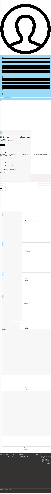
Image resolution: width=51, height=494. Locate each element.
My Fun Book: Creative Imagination (26, 246)
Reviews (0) (4, 153)
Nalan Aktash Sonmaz (26, 387)
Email (2, 185)
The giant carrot (26, 447)
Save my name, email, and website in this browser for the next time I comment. (12, 187)
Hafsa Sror (26, 325)
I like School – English (26, 324)
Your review (3, 181)
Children (11, 140)
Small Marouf (26, 385)
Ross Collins (26, 301)
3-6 (12, 140)
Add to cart (3, 145)
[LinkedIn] (1, 149)
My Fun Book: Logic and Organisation (26, 216)
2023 (11, 162)
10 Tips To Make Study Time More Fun (24, 459)
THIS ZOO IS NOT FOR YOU (26, 299)
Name (2, 183)
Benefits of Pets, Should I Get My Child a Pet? (24, 463)
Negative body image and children (24, 456)
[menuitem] (3, 57)
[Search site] (0, 99)
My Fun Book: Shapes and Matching (26, 276)
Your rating (2, 172)
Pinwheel (4, 139)
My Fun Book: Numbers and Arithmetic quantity (6, 143)
